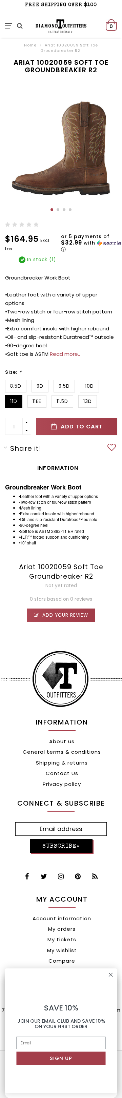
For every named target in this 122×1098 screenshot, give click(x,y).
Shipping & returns (62, 762)
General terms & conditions (62, 751)
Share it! (25, 448)
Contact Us (62, 773)
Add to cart (81, 426)
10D (89, 386)
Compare (61, 960)
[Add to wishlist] (112, 448)
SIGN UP (61, 1058)
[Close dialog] (110, 974)
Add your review (64, 615)
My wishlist (62, 950)
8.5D (15, 386)
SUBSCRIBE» (61, 846)
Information (57, 468)
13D (87, 401)
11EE (37, 401)
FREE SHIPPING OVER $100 (61, 4)
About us (62, 741)
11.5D (62, 401)
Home (30, 45)
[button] (91, 243)
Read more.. (65, 354)
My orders (62, 928)
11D (13, 401)
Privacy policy (62, 784)
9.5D (64, 386)
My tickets (61, 939)
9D (40, 386)
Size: (13, 372)
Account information (62, 918)
